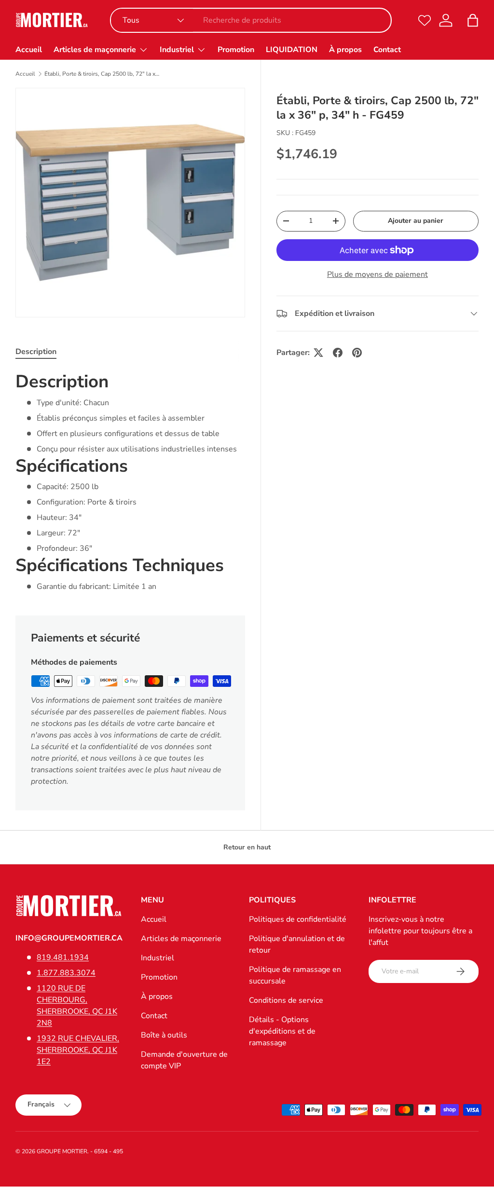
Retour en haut (247, 847)
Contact (387, 49)
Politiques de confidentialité (297, 919)
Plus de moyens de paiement (377, 274)
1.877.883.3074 (66, 973)
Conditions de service (286, 1000)
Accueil (28, 49)
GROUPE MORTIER (62, 1151)
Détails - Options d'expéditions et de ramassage (282, 1031)
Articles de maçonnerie (181, 938)
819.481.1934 (63, 957)
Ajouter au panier (415, 220)
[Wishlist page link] (424, 20)
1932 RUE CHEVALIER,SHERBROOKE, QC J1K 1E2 (78, 1050)
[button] (472, 20)
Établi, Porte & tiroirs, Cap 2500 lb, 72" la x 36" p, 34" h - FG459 (102, 74)
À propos (345, 49)
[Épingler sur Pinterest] (357, 352)
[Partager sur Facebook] (337, 352)
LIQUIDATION (291, 49)
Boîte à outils (164, 1035)
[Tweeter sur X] (318, 352)
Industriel (157, 958)
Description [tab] (35, 351)
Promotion (236, 49)
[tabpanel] (130, 481)
